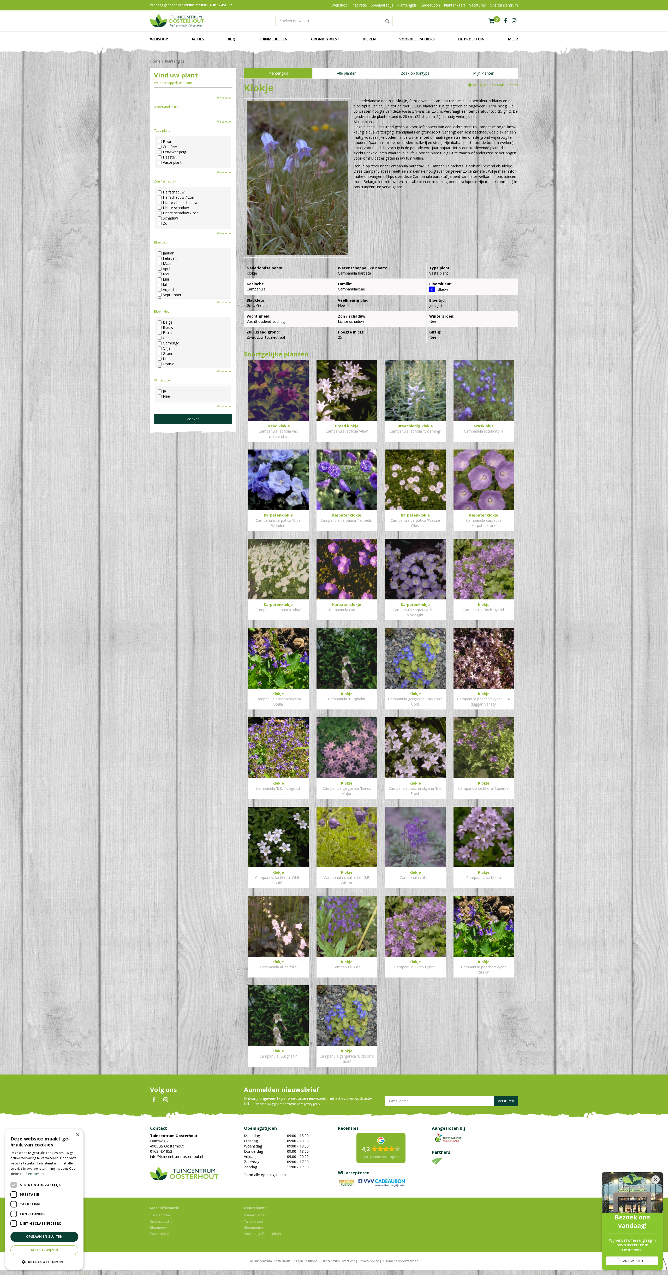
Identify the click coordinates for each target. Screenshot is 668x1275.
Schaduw (170, 218)
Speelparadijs (161, 1221)
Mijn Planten (483, 73)
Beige (167, 322)
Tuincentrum (160, 1215)
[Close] (655, 1179)
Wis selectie (224, 98)
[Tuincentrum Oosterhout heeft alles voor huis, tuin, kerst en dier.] (177, 20)
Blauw (168, 327)
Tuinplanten (253, 1221)
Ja (164, 391)
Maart (168, 263)
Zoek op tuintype (415, 73)
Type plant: (162, 130)
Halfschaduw (173, 192)
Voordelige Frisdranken (262, 1233)
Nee (166, 396)
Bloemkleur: (163, 311)
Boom (168, 141)
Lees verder (35, 1173)
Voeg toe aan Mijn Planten (495, 84)
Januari (168, 253)
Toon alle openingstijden (265, 1174)
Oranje (168, 364)
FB (154, 1100)
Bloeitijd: (160, 242)
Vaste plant (172, 162)
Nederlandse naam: (168, 106)
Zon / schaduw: (165, 181)
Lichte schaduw (176, 208)
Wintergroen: (163, 380)
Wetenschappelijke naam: (173, 82)
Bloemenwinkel (162, 1227)
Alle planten (346, 73)
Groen (168, 353)
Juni (166, 279)
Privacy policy (369, 1261)
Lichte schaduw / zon (181, 213)
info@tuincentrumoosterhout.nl (176, 1156)
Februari (170, 258)
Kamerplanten (255, 1215)
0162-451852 (161, 1151)
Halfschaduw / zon (178, 197)
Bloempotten (254, 1227)
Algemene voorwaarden (400, 1261)
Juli (165, 284)
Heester (169, 157)
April (166, 269)
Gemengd (171, 343)
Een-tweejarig (174, 152)
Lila (166, 359)
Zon (166, 223)
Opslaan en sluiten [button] (44, 1236)
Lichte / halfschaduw (180, 202)
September (172, 295)
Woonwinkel (160, 1233)
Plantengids (278, 73)
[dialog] (44, 1199)
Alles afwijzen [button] (44, 1250)
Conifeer (170, 147)
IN (166, 1100)
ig (514, 21)
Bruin (167, 333)
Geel (166, 338)
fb (505, 21)
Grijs (166, 348)
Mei (166, 274)
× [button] (78, 1135)
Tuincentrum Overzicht (338, 1261)
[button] (44, 1262)
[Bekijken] (494, 21)
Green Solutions (305, 1261)
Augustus (170, 290)
